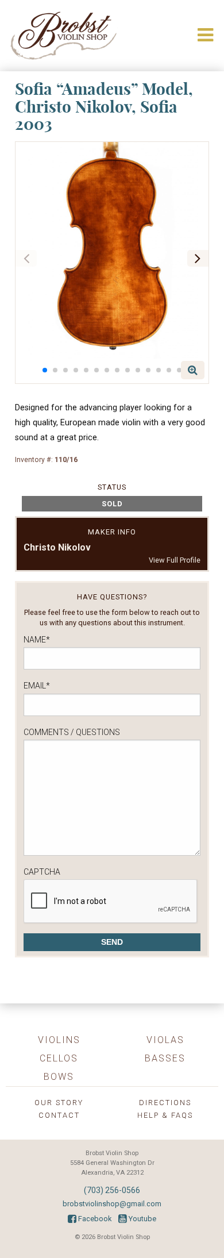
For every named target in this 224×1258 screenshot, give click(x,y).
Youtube (141, 1218)
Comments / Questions (72, 732)
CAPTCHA (42, 871)
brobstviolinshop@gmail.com (112, 1203)
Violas (165, 1039)
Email (37, 685)
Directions (165, 1102)
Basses (165, 1058)
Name (37, 639)
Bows (59, 1076)
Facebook (93, 1218)
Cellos (59, 1058)
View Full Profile (174, 560)
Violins (59, 1039)
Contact (59, 1115)
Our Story (58, 1102)
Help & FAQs (165, 1115)
